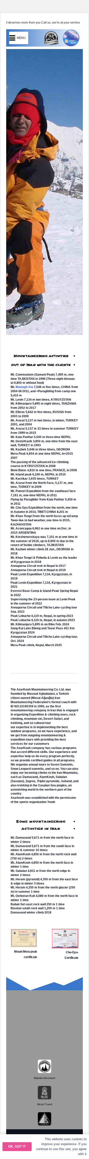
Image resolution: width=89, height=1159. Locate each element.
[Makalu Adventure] (44, 1066)
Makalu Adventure (44, 1077)
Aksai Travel (44, 1104)
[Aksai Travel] (44, 1092)
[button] (17, 38)
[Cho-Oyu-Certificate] (65, 932)
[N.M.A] (44, 1119)
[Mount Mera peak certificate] (24, 932)
